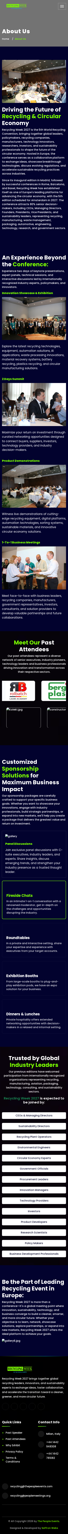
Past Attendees (16, 1439)
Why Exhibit (13, 1445)
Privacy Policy (14, 1451)
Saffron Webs (49, 1528)
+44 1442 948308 (52, 1444)
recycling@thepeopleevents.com (31, 1486)
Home (5, 39)
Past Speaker (14, 1432)
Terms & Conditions (13, 1459)
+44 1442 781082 (52, 1456)
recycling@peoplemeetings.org (30, 1495)
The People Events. (48, 1521)
